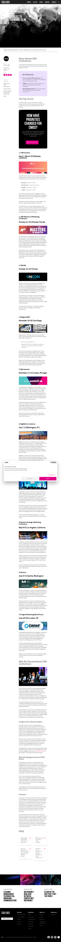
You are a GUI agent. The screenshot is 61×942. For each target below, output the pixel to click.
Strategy (19, 921)
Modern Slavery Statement (26, 937)
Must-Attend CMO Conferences (7, 85)
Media (29, 928)
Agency (41, 914)
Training (19, 924)
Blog (16, 50)
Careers (41, 925)
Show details (51, 474)
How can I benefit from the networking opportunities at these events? (25, 852)
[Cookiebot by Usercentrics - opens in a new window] (51, 462)
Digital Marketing (21, 914)
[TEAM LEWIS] (5, 2)
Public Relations (21, 917)
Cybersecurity (31, 919)
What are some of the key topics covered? (39, 840)
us (3, 937)
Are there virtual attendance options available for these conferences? (39, 853)
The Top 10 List (7, 88)
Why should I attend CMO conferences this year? (24, 840)
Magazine (47, 2)
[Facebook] (48, 937)
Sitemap (35, 937)
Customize (29, 478)
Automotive (31, 917)
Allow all (48, 478)
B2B (29, 914)
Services (29, 2)
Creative (19, 919)
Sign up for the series (32, 142)
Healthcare (31, 926)
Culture (41, 917)
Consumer (30, 924)
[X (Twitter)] (58, 937)
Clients (41, 2)
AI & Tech (35, 2)
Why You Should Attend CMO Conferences (7, 93)
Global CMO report (40, 751)
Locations (42, 919)
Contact (54, 2)
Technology (31, 921)
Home (5, 50)
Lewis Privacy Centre (16, 937)
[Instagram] (52, 937)
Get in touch (6, 918)
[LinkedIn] (55, 937)
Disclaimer (8, 937)
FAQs (5, 96)
